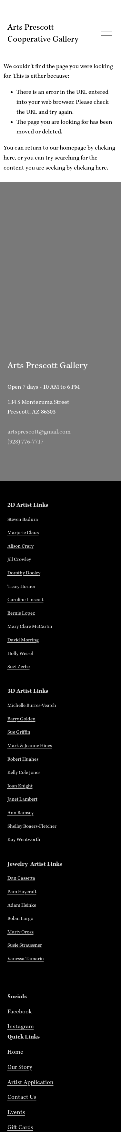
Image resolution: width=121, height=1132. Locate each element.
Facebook (19, 1012)
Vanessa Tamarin (25, 958)
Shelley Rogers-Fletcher (31, 826)
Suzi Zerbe (18, 666)
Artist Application (30, 1082)
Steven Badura (22, 519)
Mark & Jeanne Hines (29, 745)
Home (15, 1052)
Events (16, 1112)
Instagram (20, 1027)
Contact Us (21, 1097)
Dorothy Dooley (23, 573)
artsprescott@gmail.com (39, 432)
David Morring (23, 640)
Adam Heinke (21, 905)
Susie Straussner (24, 945)
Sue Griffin (18, 732)
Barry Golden (21, 719)
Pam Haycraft (21, 891)
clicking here (90, 168)
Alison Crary (20, 546)
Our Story (19, 1067)
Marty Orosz (20, 932)
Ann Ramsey (20, 812)
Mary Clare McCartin (29, 626)
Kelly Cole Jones (23, 772)
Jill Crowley (19, 559)
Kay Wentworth (23, 839)
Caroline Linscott (25, 599)
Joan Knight (20, 786)
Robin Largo (20, 918)
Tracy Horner (21, 586)
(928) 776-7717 (25, 442)
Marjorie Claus (23, 532)
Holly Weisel (20, 653)
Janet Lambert (22, 799)
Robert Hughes (22, 759)
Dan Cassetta (21, 878)
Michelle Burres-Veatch (31, 705)
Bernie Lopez (21, 613)
